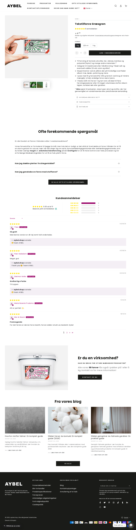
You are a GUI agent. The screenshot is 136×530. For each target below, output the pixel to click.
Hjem (76, 19)
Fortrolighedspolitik (40, 501)
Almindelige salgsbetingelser (44, 498)
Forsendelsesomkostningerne (104, 35)
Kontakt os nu (89, 377)
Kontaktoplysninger (68, 488)
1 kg (94, 46)
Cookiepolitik (37, 504)
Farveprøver (37, 495)
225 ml (85, 46)
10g (78, 46)
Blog (62, 485)
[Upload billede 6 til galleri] (46, 85)
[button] (88, 8)
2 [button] (67, 332)
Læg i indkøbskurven (110, 53)
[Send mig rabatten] (130, 486)
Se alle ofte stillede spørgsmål (68, 182)
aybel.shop (14, 517)
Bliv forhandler (38, 488)
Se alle (68, 464)
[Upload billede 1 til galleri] (27, 85)
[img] (15, 224)
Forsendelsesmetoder (41, 485)
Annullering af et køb (68, 492)
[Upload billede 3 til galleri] (40, 85)
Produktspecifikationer (42, 492)
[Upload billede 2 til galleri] (33, 85)
